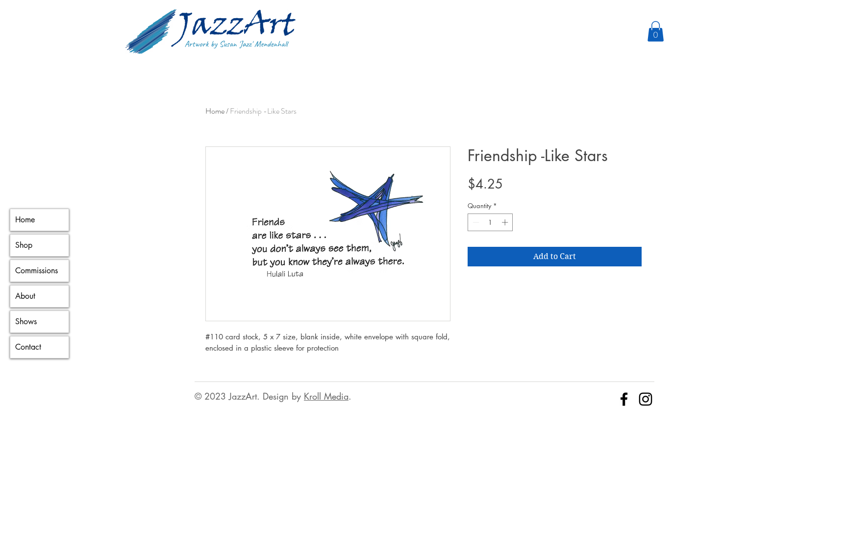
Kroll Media (326, 396)
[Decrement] (475, 222)
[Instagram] (645, 399)
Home (25, 219)
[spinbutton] (490, 222)
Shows (26, 321)
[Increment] (506, 222)
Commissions (36, 270)
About (25, 296)
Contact (28, 347)
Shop (23, 245)
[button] (655, 31)
